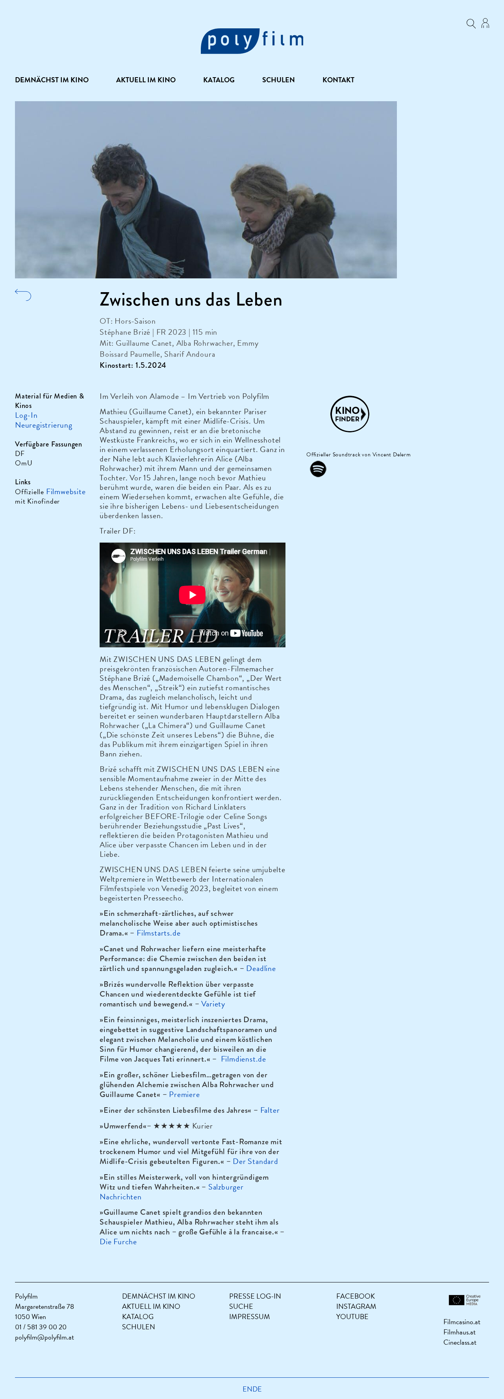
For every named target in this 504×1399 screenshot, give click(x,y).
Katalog (219, 80)
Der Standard (255, 1161)
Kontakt (338, 80)
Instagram (356, 1306)
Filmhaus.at (459, 1332)
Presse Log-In (255, 1296)
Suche (241, 1306)
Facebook (355, 1296)
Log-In (26, 415)
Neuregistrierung (43, 425)
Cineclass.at (459, 1342)
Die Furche (118, 1241)
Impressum (249, 1316)
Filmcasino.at (461, 1321)
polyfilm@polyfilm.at (44, 1337)
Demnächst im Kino (52, 80)
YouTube (352, 1316)
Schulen (278, 80)
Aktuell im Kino (146, 80)
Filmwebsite (66, 491)
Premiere (184, 1094)
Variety (213, 1004)
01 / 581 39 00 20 (41, 1326)
